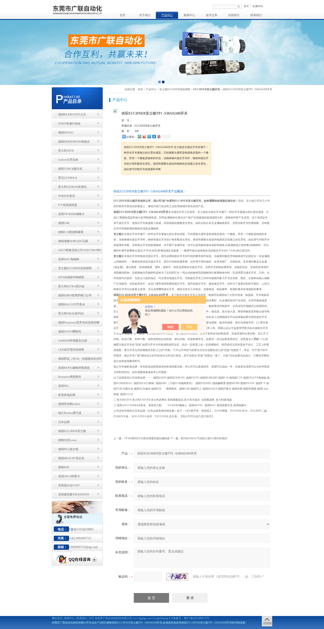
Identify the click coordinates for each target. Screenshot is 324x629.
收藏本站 (258, 6)
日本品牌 (64, 422)
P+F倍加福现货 (67, 205)
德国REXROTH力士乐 (72, 114)
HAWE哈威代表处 (69, 123)
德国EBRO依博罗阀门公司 (75, 295)
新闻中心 (189, 15)
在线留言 (234, 15)
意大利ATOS (66, 150)
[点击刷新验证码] (177, 576)
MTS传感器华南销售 (71, 277)
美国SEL (63, 385)
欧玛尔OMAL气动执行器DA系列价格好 (204, 438)
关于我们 (145, 15)
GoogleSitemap (160, 618)
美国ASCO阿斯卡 (69, 476)
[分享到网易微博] (158, 136)
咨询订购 (135, 183)
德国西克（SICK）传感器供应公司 (80, 358)
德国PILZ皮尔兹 (68, 449)
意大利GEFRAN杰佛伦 (72, 186)
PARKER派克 (66, 195)
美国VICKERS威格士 (71, 214)
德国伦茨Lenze (67, 440)
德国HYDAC (66, 132)
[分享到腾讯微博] (149, 136)
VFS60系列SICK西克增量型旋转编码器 (147, 438)
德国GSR (63, 223)
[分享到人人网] (153, 136)
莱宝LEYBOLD (67, 177)
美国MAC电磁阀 (68, 259)
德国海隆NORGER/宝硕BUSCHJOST (73, 242)
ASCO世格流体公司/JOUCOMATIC (80, 250)
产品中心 (167, 15)
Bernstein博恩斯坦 (69, 376)
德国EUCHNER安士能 (72, 431)
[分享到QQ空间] (139, 136)
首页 (246, 6)
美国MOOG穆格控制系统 (74, 367)
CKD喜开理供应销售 (71, 349)
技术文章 (211, 15)
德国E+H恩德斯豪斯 (71, 232)
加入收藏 (167, 183)
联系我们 (256, 15)
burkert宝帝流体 (68, 159)
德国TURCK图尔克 (70, 168)
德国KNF (63, 467)
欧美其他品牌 (66, 394)
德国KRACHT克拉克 (71, 458)
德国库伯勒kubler (69, 404)
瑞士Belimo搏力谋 (69, 413)
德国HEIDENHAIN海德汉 (74, 141)
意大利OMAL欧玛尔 (71, 313)
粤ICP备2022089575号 (196, 618)
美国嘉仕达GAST (69, 485)
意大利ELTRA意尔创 (71, 286)
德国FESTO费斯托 (69, 331)
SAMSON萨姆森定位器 (72, 340)
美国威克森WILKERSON (73, 494)
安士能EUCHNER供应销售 (75, 268)
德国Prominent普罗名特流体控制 (78, 322)
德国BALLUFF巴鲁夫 (71, 304)
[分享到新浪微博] (144, 136)
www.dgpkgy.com (142, 618)
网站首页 (57, 618)
